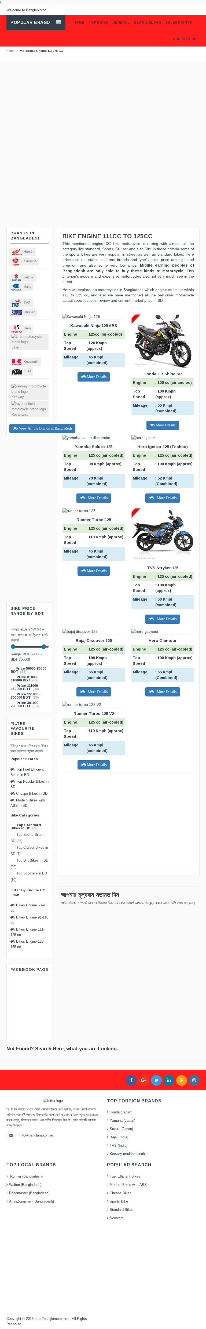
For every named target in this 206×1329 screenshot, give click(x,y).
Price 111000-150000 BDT (25, 687)
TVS (27, 302)
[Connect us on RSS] (181, 1080)
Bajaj (27, 286)
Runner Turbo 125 (93, 519)
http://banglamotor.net (52, 1318)
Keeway (18, 397)
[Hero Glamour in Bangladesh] (162, 631)
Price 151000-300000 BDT (25, 695)
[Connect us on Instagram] (194, 1080)
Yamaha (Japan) (122, 1120)
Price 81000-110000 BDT (24, 678)
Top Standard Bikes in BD (25, 826)
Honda (29, 251)
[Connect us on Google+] (143, 1080)
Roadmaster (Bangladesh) (29, 1193)
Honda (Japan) (121, 1112)
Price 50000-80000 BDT (28, 670)
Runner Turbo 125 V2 (93, 713)
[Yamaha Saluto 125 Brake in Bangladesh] (93, 438)
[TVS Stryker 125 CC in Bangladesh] (162, 535)
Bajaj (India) (119, 1137)
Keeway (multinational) (127, 1154)
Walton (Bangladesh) (25, 1184)
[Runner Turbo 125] (93, 510)
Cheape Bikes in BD (31, 793)
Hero (27, 328)
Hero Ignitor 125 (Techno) (162, 446)
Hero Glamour (162, 640)
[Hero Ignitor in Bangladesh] (162, 438)
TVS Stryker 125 (162, 567)
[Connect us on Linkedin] (169, 1080)
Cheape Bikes (120, 1193)
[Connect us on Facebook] (131, 1080)
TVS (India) (118, 1145)
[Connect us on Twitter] (156, 1080)
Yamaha (30, 261)
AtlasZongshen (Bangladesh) (31, 1201)
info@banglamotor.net (37, 1135)
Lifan (15, 347)
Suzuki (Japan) (121, 1129)
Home (10, 50)
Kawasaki (31, 362)
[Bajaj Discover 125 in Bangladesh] (93, 631)
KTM (27, 371)
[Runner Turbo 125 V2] (93, 704)
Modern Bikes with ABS (128, 1184)
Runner (29, 312)
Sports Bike (119, 1201)
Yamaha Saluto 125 (93, 446)
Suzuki (29, 277)
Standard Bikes (122, 1209)
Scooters (117, 1218)
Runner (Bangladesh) (26, 1176)
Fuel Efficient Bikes (125, 1176)
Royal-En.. (20, 414)
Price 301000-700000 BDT (25, 704)
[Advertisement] (103, 102)
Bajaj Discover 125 (94, 640)
